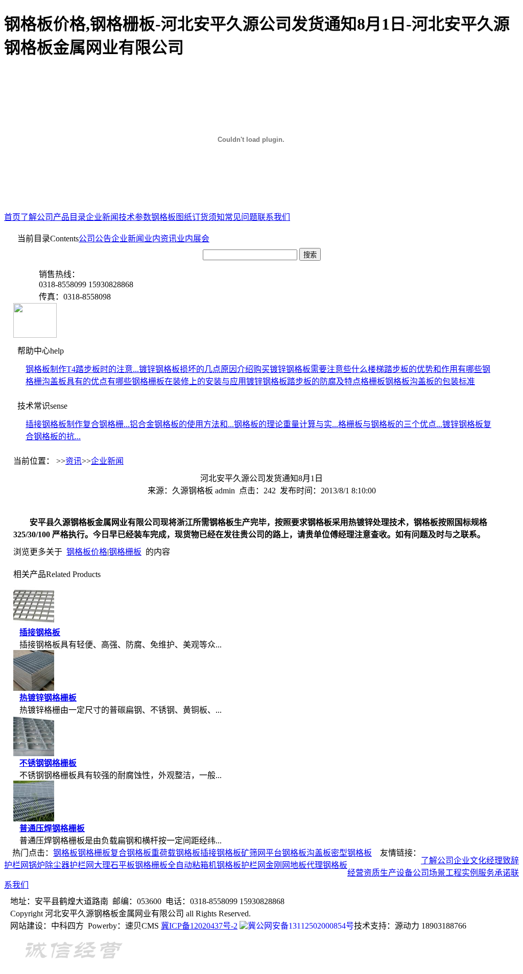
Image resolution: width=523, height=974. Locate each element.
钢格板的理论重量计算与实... (286, 424)
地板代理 (306, 865)
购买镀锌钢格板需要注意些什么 (310, 369)
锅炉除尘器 (49, 865)
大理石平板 (114, 865)
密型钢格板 (351, 852)
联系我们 (273, 217)
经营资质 (363, 872)
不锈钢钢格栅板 (48, 763)
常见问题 (241, 217)
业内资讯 (160, 238)
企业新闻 (102, 217)
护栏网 (16, 865)
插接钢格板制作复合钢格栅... (78, 424)
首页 (12, 217)
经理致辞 (502, 860)
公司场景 (429, 872)
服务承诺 (494, 872)
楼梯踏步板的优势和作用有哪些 (425, 369)
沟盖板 (318, 852)
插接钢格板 (39, 632)
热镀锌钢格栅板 (48, 697)
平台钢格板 (286, 852)
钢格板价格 (86, 551)
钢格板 (65, 852)
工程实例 (461, 872)
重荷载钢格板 (175, 852)
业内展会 (193, 238)
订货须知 (208, 217)
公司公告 (95, 238)
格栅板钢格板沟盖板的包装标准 (418, 381)
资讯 (73, 461)
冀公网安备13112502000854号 (301, 925)
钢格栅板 (125, 551)
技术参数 (134, 217)
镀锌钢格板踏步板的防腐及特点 (303, 381)
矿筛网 (253, 852)
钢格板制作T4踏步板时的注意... (82, 369)
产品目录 (69, 217)
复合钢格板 (130, 852)
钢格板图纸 (171, 217)
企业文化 (470, 860)
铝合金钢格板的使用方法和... (182, 424)
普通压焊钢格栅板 (52, 828)
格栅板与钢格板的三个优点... (390, 424)
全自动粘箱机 (192, 865)
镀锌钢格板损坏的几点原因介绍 (196, 369)
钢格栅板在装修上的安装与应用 (189, 381)
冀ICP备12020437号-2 (199, 925)
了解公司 (36, 217)
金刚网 (278, 865)
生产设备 (396, 872)
